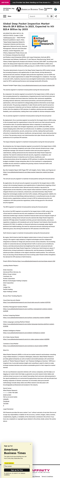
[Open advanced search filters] (51, 16)
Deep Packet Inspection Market (13, 42)
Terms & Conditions (47, 476)
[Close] (30, 444)
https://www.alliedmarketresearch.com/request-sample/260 (36, 85)
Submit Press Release (33, 476)
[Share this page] (56, 16)
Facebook (6, 401)
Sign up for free (17, 470)
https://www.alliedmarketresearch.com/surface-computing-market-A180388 (26, 317)
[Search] (48, 16)
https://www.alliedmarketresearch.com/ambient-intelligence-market (24, 333)
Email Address (9, 463)
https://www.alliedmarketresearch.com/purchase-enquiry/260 (36, 261)
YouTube (5, 403)
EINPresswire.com (9, 37)
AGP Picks (5, 2)
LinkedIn (6, 399)
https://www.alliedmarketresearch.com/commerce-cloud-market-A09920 (25, 346)
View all (56, 2)
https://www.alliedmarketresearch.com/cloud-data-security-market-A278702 (26, 302)
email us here (7, 395)
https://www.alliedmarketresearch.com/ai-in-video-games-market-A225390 (26, 339)
